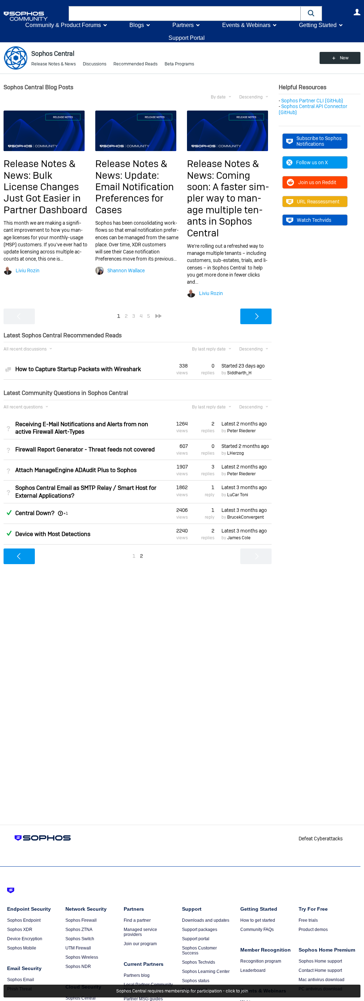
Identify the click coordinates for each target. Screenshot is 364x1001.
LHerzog (235, 453)
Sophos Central (80, 998)
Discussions (94, 64)
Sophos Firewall (81, 920)
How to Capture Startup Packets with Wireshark (78, 369)
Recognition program (260, 961)
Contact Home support (320, 970)
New (344, 58)
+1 (66, 513)
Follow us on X (312, 162)
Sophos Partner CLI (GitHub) (312, 100)
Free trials (308, 920)
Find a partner (137, 920)
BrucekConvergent (245, 517)
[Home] (35, 16)
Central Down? (34, 513)
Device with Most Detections (52, 534)
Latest (244, 424)
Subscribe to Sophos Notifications (319, 141)
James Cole (239, 538)
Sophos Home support (320, 961)
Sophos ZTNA (78, 929)
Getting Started (318, 25)
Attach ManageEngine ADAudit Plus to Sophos (75, 470)
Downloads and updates (205, 920)
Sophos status (195, 980)
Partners (183, 25)
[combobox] (184, 13)
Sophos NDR (78, 966)
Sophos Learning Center (206, 971)
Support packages (199, 929)
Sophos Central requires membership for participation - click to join (182, 991)
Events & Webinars (246, 25)
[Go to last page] (158, 316)
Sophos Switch (79, 938)
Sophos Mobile (21, 948)
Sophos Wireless (81, 957)
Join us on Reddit (317, 182)
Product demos (313, 929)
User (356, 12)
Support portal (195, 938)
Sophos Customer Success (199, 951)
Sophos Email (20, 979)
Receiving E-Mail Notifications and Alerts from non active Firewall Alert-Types (81, 428)
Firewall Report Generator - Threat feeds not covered (85, 449)
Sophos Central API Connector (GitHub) (313, 109)
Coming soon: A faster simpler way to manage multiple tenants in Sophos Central (228, 204)
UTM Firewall (78, 948)
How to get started (257, 920)
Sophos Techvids (198, 962)
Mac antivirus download (321, 979)
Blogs (136, 25)
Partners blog (137, 975)
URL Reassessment (318, 201)
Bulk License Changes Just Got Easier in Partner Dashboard (45, 192)
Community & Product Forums (63, 25)
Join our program (140, 943)
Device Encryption (24, 938)
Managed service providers (140, 932)
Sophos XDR (19, 929)
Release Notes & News (53, 64)
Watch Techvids (314, 220)
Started (243, 366)
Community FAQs (257, 929)
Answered (9, 512)
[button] (311, 13)
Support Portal (186, 38)
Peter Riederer (241, 431)
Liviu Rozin (27, 270)
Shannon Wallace (126, 270)
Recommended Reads (135, 64)
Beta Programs (179, 64)
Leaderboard (253, 970)
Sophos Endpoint (24, 920)
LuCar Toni (237, 495)
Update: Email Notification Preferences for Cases (134, 192)
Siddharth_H (239, 373)
